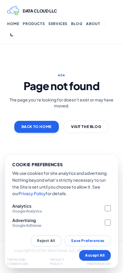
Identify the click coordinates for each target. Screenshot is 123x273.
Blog (76, 23)
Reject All (46, 240)
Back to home (36, 126)
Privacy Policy (32, 193)
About (93, 23)
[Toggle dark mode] (12, 34)
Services (57, 23)
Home (13, 23)
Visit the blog (86, 126)
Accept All (95, 255)
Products (34, 23)
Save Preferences (87, 240)
